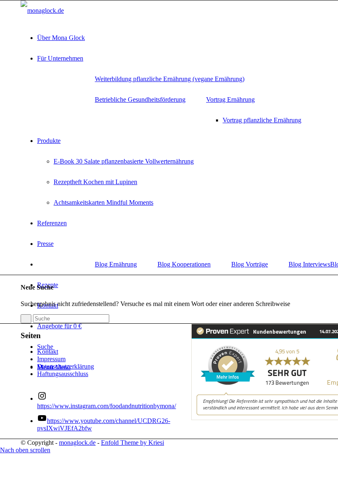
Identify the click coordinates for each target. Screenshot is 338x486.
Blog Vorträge (249, 264)
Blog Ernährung (116, 264)
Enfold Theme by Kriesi (132, 442)
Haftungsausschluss (62, 373)
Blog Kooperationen (184, 264)
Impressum (51, 358)
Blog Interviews (309, 264)
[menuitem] (169, 79)
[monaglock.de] (42, 10)
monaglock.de (77, 442)
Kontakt (47, 351)
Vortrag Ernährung (230, 99)
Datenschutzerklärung (65, 366)
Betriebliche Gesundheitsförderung (140, 99)
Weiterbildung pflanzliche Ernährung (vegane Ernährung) (169, 78)
